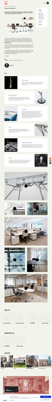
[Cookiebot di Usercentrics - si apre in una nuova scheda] (5, 400)
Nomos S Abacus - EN (41, 15)
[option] (7, 318)
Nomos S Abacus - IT (41, 16)
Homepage (5, 6)
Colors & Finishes (40, 14)
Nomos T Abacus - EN (41, 17)
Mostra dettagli (12, 400)
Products (8, 6)
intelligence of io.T (7, 42)
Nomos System (40, 24)
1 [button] (25, 327)
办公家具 (10, 6)
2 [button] (26, 327)
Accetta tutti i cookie (45, 396)
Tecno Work (39, 10)
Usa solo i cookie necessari (45, 399)
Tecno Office (40, 11)
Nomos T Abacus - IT (41, 19)
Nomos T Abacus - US (41, 18)
